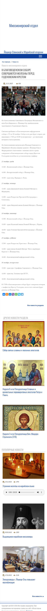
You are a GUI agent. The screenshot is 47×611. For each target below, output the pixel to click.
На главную (6, 62)
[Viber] (13, 294)
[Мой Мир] (10, 294)
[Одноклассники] (7, 294)
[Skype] (19, 294)
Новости (15, 62)
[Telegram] (22, 294)
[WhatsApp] (16, 294)
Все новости (37, 596)
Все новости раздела (35, 305)
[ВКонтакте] (4, 294)
